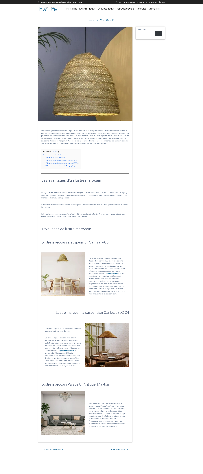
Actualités (141, 9)
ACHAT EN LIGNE (154, 9)
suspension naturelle (66, 351)
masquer (55, 152)
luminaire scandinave (113, 274)
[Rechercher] (158, 33)
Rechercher (142, 30)
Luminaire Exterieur (106, 9)
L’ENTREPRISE (72, 9)
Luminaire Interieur (87, 9)
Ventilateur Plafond (125, 9)
